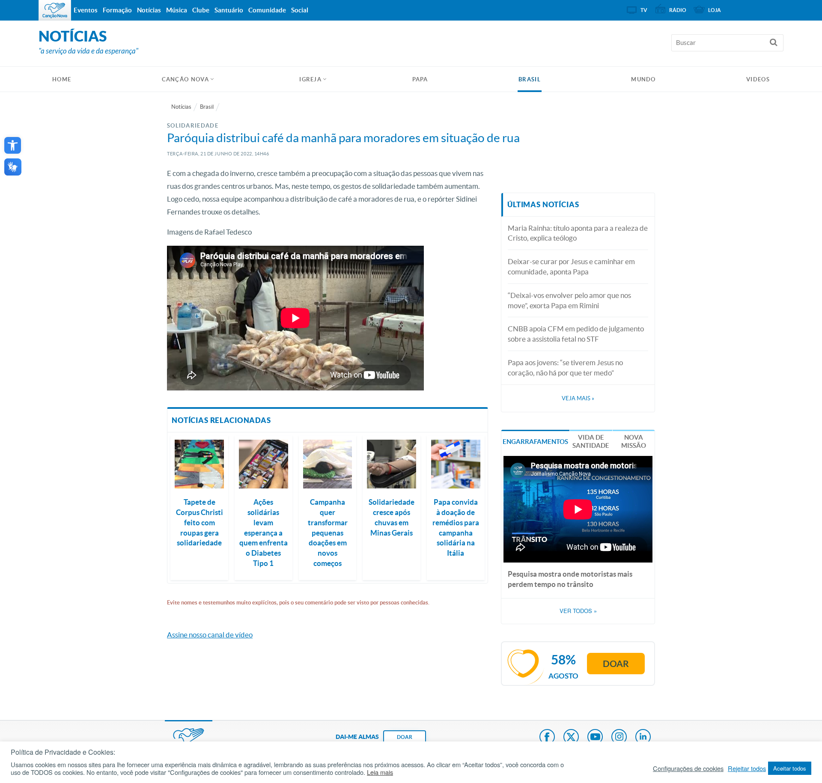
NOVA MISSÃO (633, 442)
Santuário (228, 10)
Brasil (529, 79)
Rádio (677, 10)
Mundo (643, 79)
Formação (117, 10)
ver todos (578, 611)
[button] (12, 145)
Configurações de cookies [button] (688, 768)
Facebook (547, 737)
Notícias (181, 107)
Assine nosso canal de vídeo (210, 635)
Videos (758, 79)
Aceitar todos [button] (789, 768)
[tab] (535, 441)
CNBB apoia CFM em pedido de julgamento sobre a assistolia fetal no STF (576, 334)
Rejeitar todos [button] (747, 768)
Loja (714, 10)
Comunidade (267, 10)
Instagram (619, 737)
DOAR (404, 737)
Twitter (571, 737)
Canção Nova (185, 79)
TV (643, 10)
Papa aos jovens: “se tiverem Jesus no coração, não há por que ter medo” (565, 367)
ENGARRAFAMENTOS (535, 441)
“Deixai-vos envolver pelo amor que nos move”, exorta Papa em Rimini (569, 300)
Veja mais (578, 398)
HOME (61, 79)
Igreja (310, 79)
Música (176, 10)
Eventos (86, 10)
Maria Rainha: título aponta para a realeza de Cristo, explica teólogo (578, 233)
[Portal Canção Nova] (55, 10)
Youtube (595, 737)
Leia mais (380, 772)
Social (299, 10)
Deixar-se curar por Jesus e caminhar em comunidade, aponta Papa (571, 266)
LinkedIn (643, 737)
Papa (420, 79)
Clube (200, 10)
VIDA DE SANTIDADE (590, 442)
